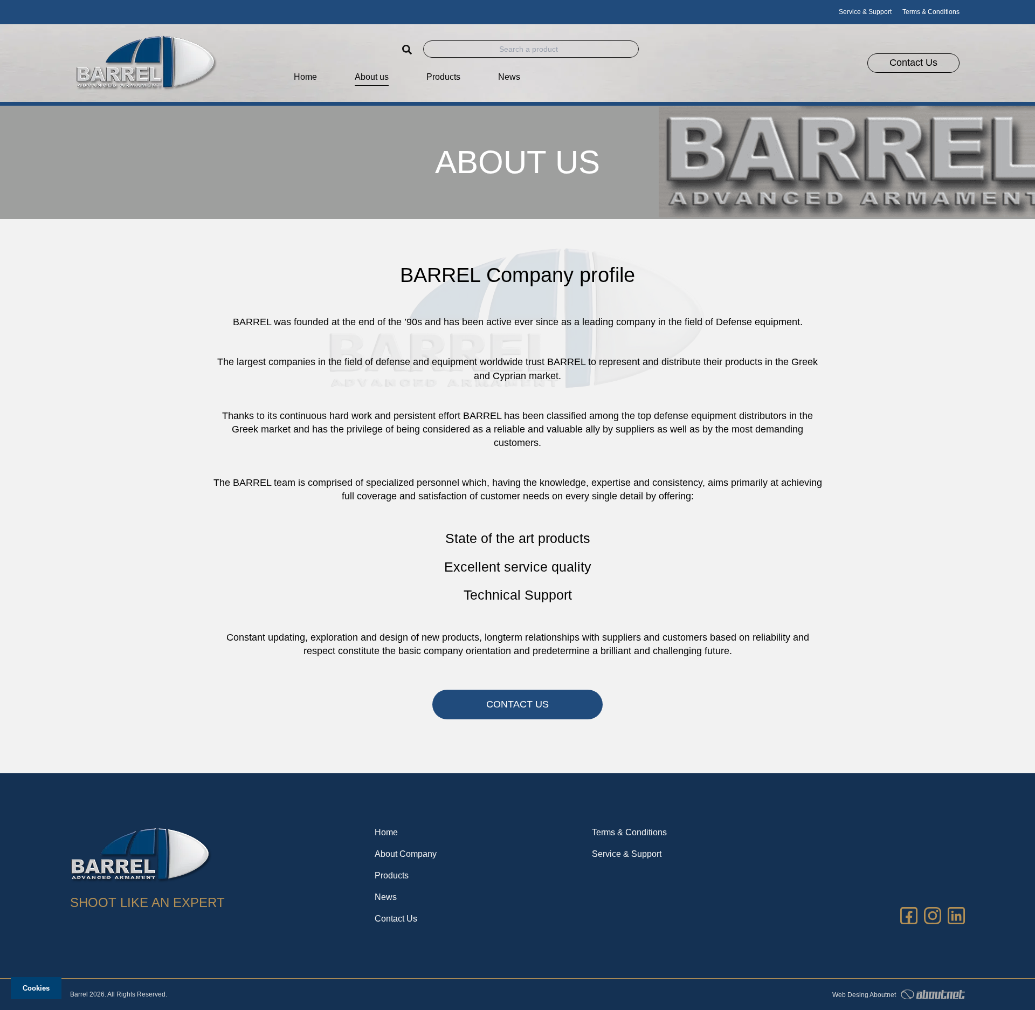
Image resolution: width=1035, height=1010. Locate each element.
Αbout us (372, 76)
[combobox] (531, 49)
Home (305, 76)
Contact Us (396, 918)
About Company (406, 853)
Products (392, 875)
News (509, 76)
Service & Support (865, 12)
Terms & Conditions (931, 12)
